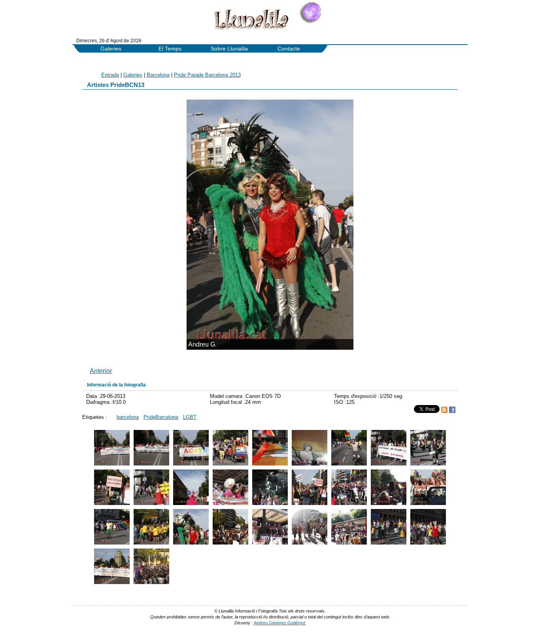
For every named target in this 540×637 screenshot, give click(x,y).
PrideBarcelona (160, 417)
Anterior (101, 370)
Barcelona (158, 75)
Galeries (110, 49)
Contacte (289, 49)
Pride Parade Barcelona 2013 (207, 75)
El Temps (170, 49)
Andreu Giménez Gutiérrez (280, 622)
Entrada (110, 75)
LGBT (189, 417)
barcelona (128, 417)
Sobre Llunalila (229, 49)
